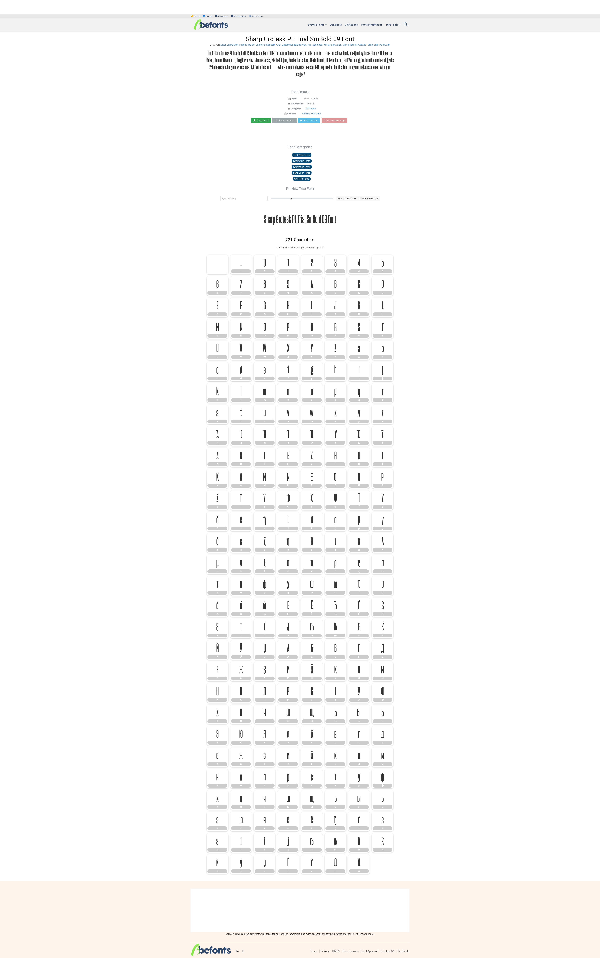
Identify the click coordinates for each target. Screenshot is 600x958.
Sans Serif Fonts (301, 172)
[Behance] (237, 951)
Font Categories (302, 154)
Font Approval (370, 951)
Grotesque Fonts (301, 166)
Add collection (310, 120)
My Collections (240, 16)
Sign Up (207, 16)
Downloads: (297, 103)
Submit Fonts (257, 16)
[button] (405, 25)
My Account (223, 16)
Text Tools (392, 24)
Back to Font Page (336, 120)
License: (291, 113)
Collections (351, 24)
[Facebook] (243, 951)
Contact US (388, 951)
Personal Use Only (311, 113)
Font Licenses (351, 951)
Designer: (296, 108)
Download (263, 120)
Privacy (325, 951)
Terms (314, 951)
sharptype (311, 108)
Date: (294, 98)
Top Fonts (403, 951)
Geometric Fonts (301, 160)
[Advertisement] (300, 910)
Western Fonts (301, 178)
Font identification (372, 24)
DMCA (336, 951)
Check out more (286, 120)
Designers (336, 24)
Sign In (195, 16)
